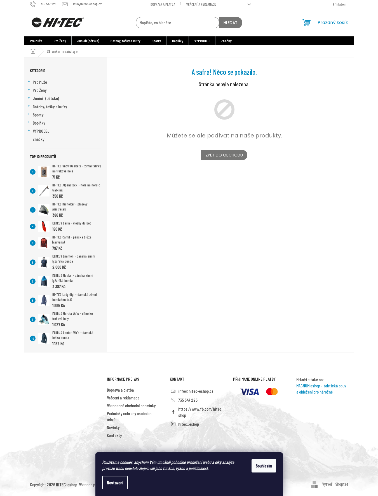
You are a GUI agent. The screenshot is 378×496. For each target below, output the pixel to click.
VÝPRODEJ (41, 131)
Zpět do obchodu (224, 155)
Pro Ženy (39, 90)
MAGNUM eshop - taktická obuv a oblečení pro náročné (321, 388)
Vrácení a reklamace (201, 4)
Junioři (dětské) (46, 98)
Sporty (38, 114)
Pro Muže (40, 82)
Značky (38, 139)
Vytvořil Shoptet (335, 483)
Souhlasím (264, 465)
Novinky (113, 427)
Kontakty (114, 435)
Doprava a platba (163, 4)
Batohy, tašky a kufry (50, 106)
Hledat (231, 22)
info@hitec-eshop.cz (195, 391)
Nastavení (115, 482)
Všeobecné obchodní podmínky (131, 405)
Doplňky (39, 122)
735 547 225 (188, 400)
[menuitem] (36, 40)
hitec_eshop (188, 424)
